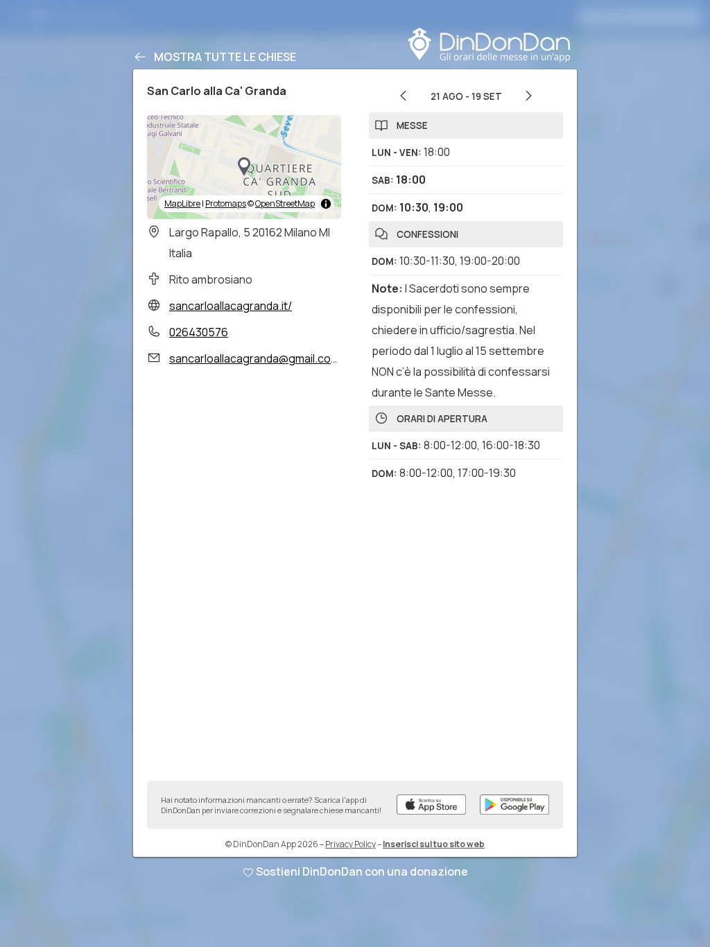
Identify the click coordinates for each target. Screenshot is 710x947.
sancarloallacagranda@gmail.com (254, 358)
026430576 (198, 332)
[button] (244, 167)
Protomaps (225, 203)
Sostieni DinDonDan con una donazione (362, 871)
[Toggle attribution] (326, 204)
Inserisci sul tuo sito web (434, 844)
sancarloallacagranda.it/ (230, 305)
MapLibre (182, 203)
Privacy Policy (350, 844)
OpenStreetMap (285, 203)
